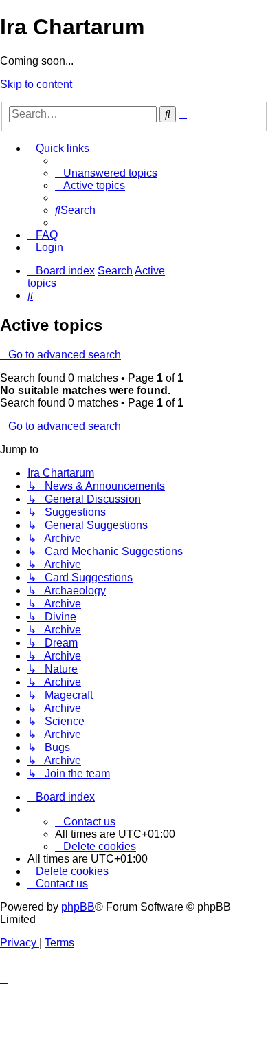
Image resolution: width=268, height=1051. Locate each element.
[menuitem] (106, 173)
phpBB (78, 907)
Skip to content (36, 84)
